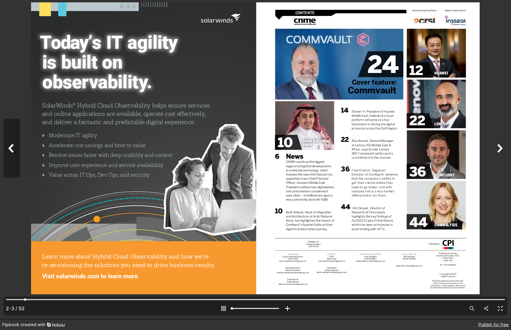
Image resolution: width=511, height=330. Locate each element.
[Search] (472, 308)
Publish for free (493, 324)
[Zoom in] (287, 308)
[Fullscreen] (500, 308)
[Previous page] (12, 159)
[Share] (486, 308)
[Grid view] (223, 308)
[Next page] (499, 159)
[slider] (255, 308)
